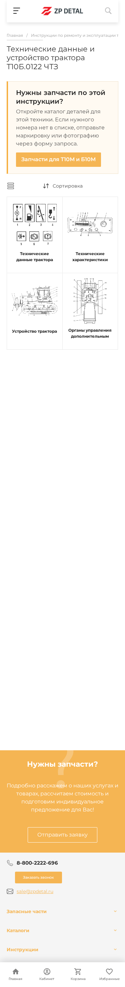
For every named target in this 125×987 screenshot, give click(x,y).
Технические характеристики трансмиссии (90, 259)
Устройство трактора (34, 331)
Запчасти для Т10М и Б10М (58, 159)
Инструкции (22, 950)
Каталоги (18, 930)
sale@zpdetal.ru (35, 891)
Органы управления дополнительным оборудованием (90, 336)
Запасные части (27, 911)
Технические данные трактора (34, 256)
